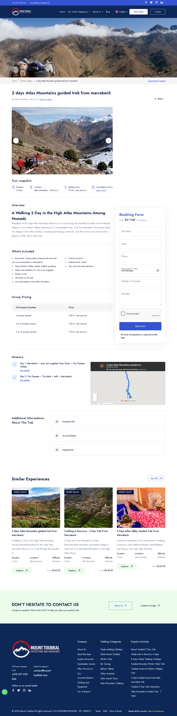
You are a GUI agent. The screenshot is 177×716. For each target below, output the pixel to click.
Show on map (45, 99)
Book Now (140, 326)
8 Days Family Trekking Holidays (146, 659)
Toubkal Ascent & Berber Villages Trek (147, 671)
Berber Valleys (107, 668)
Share (160, 98)
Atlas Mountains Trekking (111, 683)
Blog (108, 11)
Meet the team (84, 654)
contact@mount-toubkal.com (40, 3)
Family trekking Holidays (111, 649)
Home (62, 11)
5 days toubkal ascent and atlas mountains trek (145, 680)
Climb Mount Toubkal (110, 654)
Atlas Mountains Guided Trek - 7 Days (146, 693)
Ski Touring (105, 664)
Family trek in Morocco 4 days (145, 654)
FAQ (105, 711)
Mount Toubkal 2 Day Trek (143, 649)
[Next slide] (108, 140)
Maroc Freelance (156, 711)
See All (154, 478)
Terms (98, 711)
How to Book (115, 711)
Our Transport (83, 691)
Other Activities (107, 673)
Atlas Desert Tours (109, 678)
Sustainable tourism (86, 664)
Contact (158, 11)
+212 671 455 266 (19, 3)
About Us (118, 605)
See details (25, 370)
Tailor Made (138, 11)
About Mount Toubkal (156, 81)
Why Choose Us (85, 668)
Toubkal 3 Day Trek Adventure (145, 686)
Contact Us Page (148, 605)
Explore (19, 570)
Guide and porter (85, 659)
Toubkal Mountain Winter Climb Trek (148, 664)
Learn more (101, 190)
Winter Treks (106, 659)
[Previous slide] (16, 140)
